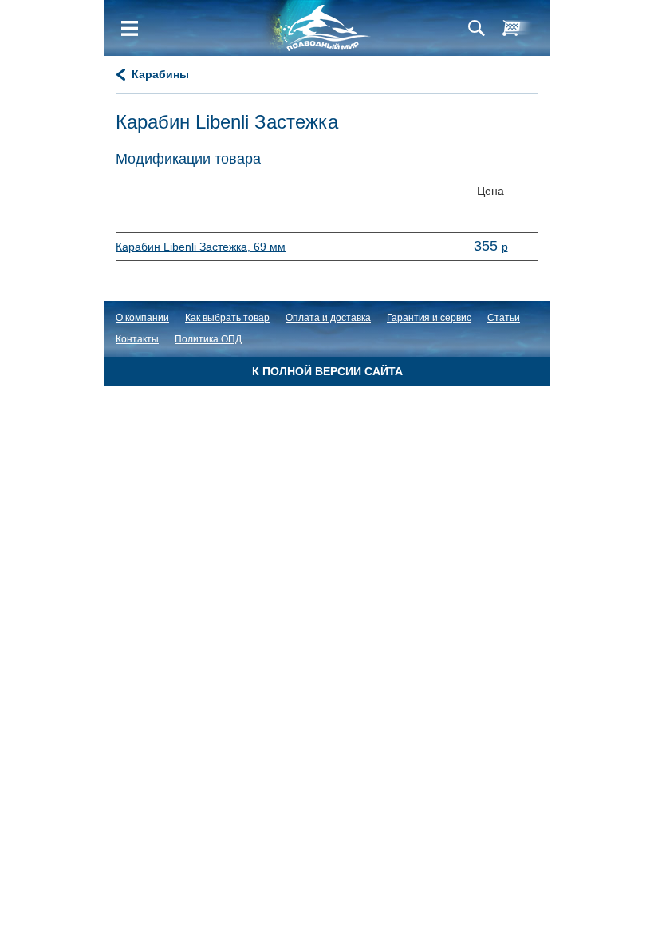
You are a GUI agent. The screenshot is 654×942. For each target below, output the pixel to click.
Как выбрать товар (227, 317)
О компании (142, 317)
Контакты (137, 339)
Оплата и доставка (328, 317)
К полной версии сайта (327, 371)
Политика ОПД (208, 339)
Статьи (503, 317)
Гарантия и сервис (429, 317)
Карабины (160, 74)
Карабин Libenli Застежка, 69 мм (201, 246)
